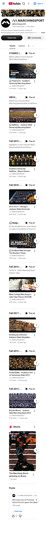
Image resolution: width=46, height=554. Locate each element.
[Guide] (3, 3)
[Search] (23, 3)
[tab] (12, 46)
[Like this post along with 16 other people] (13, 516)
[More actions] (34, 81)
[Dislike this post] (20, 516)
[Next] (36, 71)
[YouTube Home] (14, 3)
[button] (33, 46)
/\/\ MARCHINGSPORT (17, 86)
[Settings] (28, 3)
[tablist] (23, 46)
